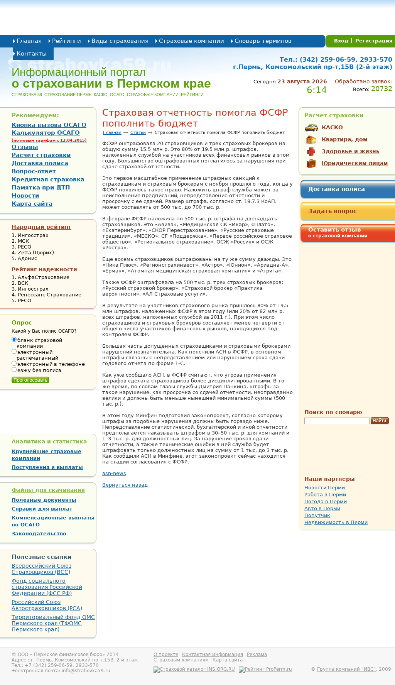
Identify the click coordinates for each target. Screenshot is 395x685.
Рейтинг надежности (44, 269)
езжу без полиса (39, 370)
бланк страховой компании (39, 343)
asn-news (114, 473)
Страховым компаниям (181, 660)
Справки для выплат (42, 509)
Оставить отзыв (337, 232)
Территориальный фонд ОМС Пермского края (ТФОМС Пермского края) (53, 623)
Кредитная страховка (48, 179)
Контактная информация (212, 654)
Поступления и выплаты (47, 467)
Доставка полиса (336, 189)
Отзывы (25, 147)
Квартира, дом (344, 139)
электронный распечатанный (37, 355)
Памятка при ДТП (41, 187)
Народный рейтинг (41, 227)
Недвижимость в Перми (336, 522)
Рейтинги (66, 40)
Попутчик (317, 515)
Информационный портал (111, 78)
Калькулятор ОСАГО (49, 135)
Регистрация (373, 41)
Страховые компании (191, 40)
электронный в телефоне (51, 364)
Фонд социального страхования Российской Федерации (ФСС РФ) (47, 587)
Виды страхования (120, 40)
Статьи (138, 132)
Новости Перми (324, 487)
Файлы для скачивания (48, 490)
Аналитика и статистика (49, 441)
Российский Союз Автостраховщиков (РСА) (47, 605)
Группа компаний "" (346, 669)
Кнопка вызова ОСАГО (49, 125)
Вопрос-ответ (34, 171)
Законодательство (39, 533)
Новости (25, 195)
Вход (341, 41)
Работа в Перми (325, 494)
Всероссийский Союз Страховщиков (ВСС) (41, 569)
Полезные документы (44, 500)
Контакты (32, 53)
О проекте (166, 654)
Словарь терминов (263, 40)
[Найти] (380, 421)
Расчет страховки (41, 155)
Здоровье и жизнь (351, 151)
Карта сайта (32, 203)
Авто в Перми (322, 508)
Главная (29, 40)
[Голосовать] (30, 378)
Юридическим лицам (355, 163)
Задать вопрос (332, 211)
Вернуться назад (125, 485)
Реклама (257, 654)
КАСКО (332, 127)
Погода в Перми (325, 501)
